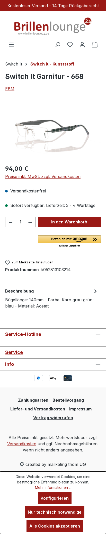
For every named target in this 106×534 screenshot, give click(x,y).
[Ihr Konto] (82, 44)
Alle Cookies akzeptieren (54, 526)
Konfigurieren (55, 498)
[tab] (51, 298)
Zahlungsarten (33, 400)
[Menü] (11, 44)
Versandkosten (21, 443)
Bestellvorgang (68, 400)
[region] (53, 131)
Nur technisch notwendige (55, 512)
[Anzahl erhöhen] (30, 222)
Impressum (80, 408)
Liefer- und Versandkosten (37, 408)
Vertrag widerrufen (53, 417)
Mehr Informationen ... (53, 487)
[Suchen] (57, 44)
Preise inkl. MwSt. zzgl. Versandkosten (43, 176)
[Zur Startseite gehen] (53, 26)
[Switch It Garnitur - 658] (53, 131)
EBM (9, 88)
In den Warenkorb (69, 221)
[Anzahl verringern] (10, 222)
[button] (69, 241)
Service (14, 352)
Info (9, 364)
